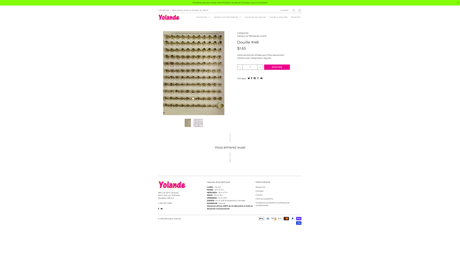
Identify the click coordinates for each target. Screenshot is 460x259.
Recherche (260, 187)
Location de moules (255, 17)
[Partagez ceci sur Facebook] (252, 78)
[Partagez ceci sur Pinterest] (254, 78)
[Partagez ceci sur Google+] (258, 78)
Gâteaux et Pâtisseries (226, 17)
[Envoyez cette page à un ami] (261, 78)
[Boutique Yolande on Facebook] (158, 209)
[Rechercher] (293, 10)
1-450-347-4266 (163, 10)
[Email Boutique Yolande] (161, 209)
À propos (259, 191)
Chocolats (202, 17)
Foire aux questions (264, 199)
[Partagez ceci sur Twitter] (248, 78)
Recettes (296, 17)
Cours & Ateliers (279, 17)
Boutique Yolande (173, 219)
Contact (259, 195)
